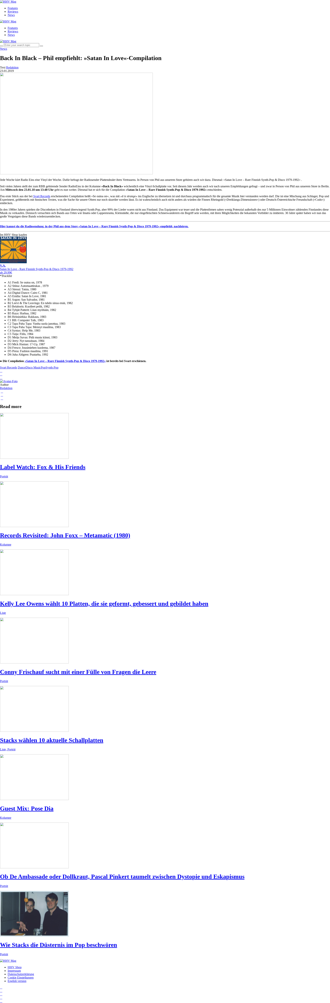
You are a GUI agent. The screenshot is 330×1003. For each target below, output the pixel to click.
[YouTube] (1, 994)
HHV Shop (15, 967)
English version (17, 981)
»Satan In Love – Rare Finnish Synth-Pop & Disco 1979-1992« (65, 361)
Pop (43, 367)
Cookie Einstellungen (21, 977)
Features (13, 8)
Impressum (14, 970)
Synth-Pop (52, 367)
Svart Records (41, 196)
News (11, 15)
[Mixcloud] (1, 997)
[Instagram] (1, 987)
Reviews (13, 11)
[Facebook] (1, 991)
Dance (22, 367)
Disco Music (33, 367)
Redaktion (6, 388)
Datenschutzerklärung (21, 974)
